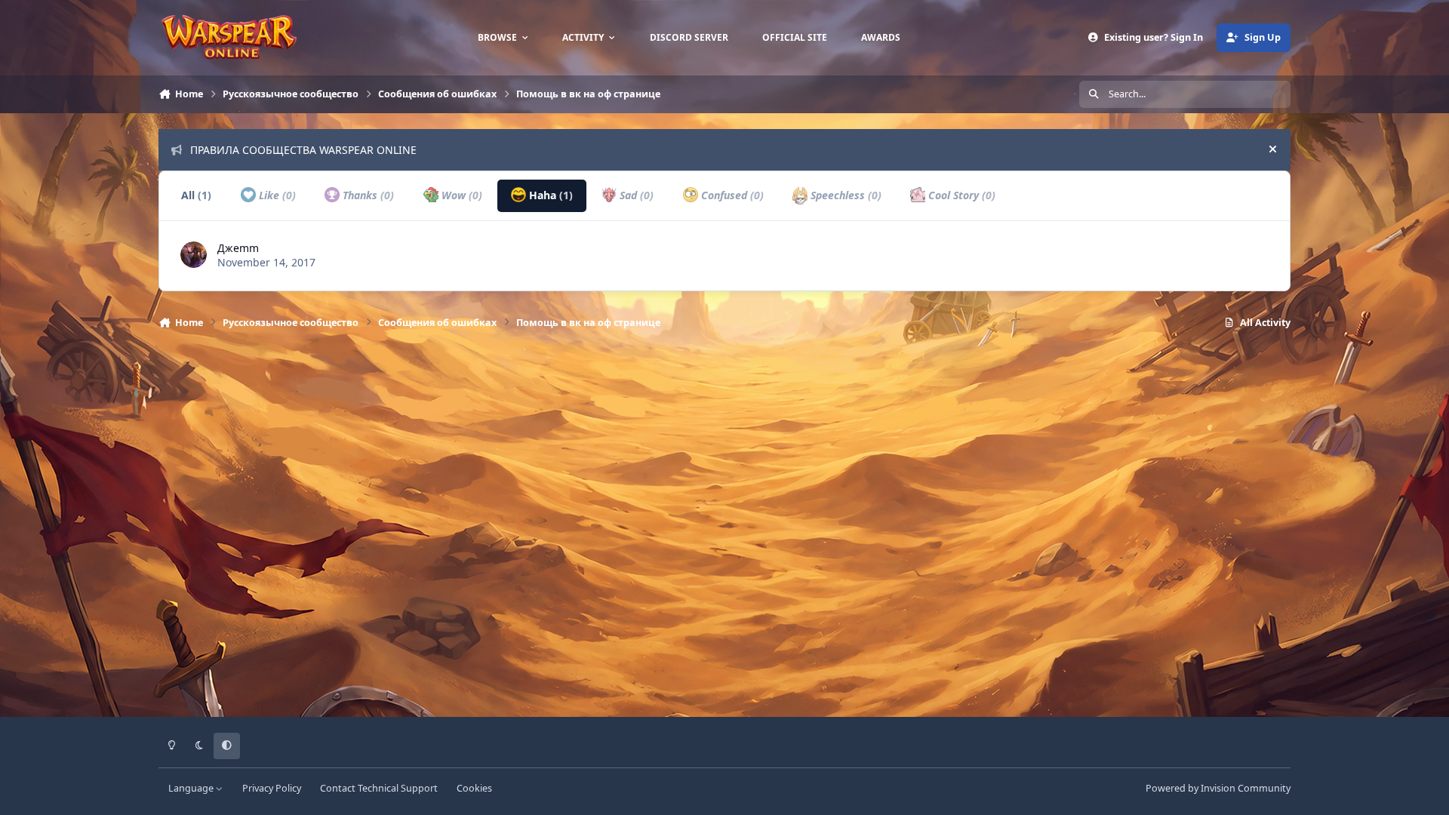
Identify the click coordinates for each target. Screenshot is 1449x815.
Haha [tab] (549, 195)
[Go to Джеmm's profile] (193, 254)
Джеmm (238, 248)
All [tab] (196, 195)
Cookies (474, 788)
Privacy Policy (271, 788)
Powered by (1218, 788)
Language (192, 788)
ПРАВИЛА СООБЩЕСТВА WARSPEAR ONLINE (303, 150)
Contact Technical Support (379, 788)
